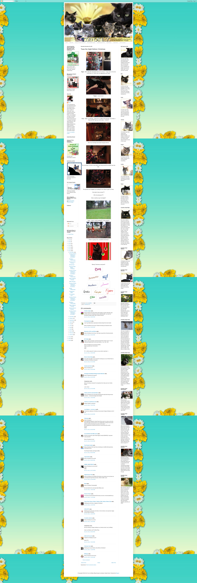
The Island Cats (87, 321)
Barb (85, 483)
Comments (71, 226)
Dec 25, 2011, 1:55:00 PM (89, 521)
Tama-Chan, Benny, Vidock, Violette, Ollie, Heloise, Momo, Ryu (97, 501)
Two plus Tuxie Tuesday (72, 262)
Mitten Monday (72, 281)
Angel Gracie (109, 42)
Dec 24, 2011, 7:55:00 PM (89, 405)
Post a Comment (86, 560)
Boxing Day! (71, 264)
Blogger (117, 573)
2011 (69, 250)
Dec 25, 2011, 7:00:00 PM (89, 542)
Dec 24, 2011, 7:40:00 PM (89, 397)
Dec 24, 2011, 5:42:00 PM (89, 369)
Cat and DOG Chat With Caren (90, 433)
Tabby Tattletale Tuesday (72, 279)
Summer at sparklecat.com (90, 401)
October (71, 318)
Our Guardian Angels (91, 42)
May (70, 327)
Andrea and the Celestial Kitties (91, 392)
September (71, 320)
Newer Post (83, 562)
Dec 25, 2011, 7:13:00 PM (89, 549)
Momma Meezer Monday (72, 309)
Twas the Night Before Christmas (72, 267)
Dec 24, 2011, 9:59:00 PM (89, 460)
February (71, 332)
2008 (69, 340)
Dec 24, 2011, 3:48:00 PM (89, 317)
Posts (70, 223)
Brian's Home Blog (88, 357)
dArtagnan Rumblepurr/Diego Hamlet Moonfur (94, 373)
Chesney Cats (87, 546)
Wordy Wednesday (72, 289)
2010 (69, 336)
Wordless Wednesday (72, 259)
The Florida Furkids (88, 445)
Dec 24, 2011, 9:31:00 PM (89, 441)
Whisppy (86, 553)
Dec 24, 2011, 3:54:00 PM (89, 334)
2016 (69, 241)
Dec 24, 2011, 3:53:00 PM (89, 327)
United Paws (115, 42)
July (70, 323)
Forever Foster (87, 493)
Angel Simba (87, 456)
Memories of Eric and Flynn (90, 331)
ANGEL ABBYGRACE (89, 464)
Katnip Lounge (87, 310)
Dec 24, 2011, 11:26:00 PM (89, 479)
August (71, 322)
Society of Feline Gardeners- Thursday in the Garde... (72, 312)
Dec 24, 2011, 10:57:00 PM (89, 470)
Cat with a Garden (88, 518)
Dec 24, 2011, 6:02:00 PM (89, 377)
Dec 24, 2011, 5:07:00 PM (89, 361)
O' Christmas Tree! (72, 295)
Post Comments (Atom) (91, 564)
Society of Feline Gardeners (80, 42)
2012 (69, 248)
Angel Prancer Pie (88, 474)
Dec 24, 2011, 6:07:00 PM (89, 388)
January (71, 334)
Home (66, 42)
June (70, 325)
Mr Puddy (86, 339)
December (71, 252)
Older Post (113, 562)
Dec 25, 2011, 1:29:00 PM (89, 513)
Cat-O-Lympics (123, 42)
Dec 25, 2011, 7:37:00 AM (89, 497)
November (71, 316)
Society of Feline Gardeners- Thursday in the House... (72, 255)
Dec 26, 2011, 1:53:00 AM (89, 557)
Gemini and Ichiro (88, 366)
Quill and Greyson (88, 536)
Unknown (86, 418)
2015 (69, 243)
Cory (69, 102)
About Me (71, 42)
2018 (69, 239)
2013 (69, 247)
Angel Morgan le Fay (101, 42)
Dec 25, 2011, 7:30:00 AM (89, 489)
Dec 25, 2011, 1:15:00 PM (89, 505)
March (70, 331)
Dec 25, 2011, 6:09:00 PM (89, 531)
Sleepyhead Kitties (71, 292)
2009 (69, 338)
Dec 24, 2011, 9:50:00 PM (89, 452)
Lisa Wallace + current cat (90, 409)
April (70, 329)
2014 (69, 245)
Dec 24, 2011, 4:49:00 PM (89, 352)
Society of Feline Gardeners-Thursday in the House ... (72, 272)
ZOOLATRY (86, 509)
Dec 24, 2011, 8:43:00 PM (89, 429)
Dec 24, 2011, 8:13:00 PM (89, 414)
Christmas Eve (87, 304)
